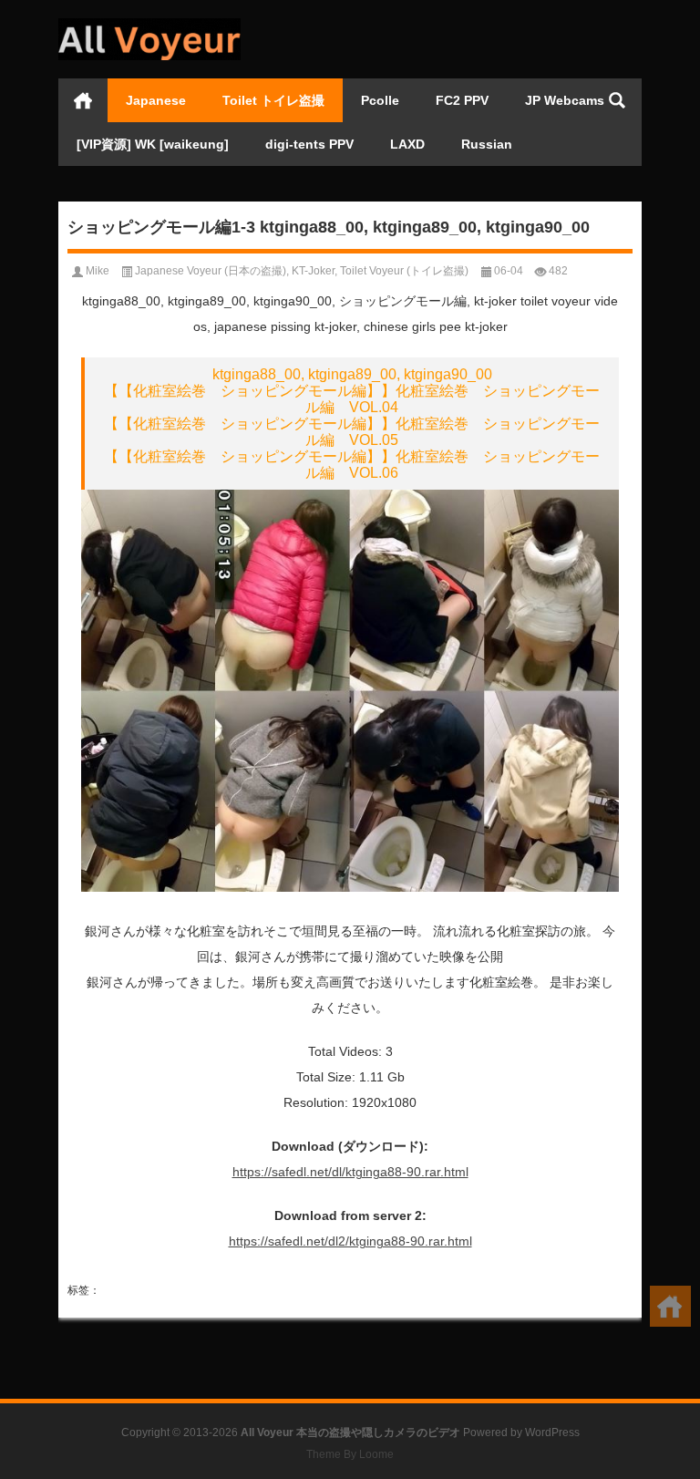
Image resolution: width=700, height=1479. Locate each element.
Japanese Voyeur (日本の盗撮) (210, 270)
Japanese (156, 100)
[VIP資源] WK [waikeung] (153, 144)
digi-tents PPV (309, 144)
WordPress (552, 1432)
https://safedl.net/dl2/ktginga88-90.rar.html (350, 1241)
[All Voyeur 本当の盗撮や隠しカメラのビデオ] (149, 24)
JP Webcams (564, 100)
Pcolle (380, 100)
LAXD (407, 144)
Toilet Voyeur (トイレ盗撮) (404, 270)
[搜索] (617, 100)
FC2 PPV (462, 100)
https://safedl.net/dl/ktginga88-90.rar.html (350, 1171)
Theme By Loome (350, 1454)
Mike (97, 270)
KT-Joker (313, 270)
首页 (83, 100)
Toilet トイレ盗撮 (273, 100)
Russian (486, 144)
